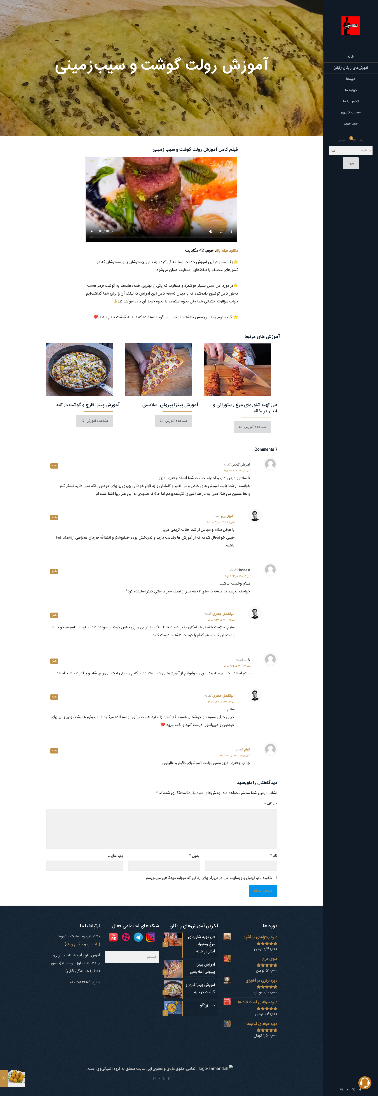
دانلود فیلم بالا (227, 251)
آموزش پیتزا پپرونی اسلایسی (170, 405)
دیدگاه (270, 804)
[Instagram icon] (341, 1090)
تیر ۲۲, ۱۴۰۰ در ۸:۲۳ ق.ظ (237, 576)
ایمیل (194, 856)
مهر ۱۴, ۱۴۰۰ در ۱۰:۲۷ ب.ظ (221, 702)
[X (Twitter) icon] (353, 1090)
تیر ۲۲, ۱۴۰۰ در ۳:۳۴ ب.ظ (221, 620)
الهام (247, 749)
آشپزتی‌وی (227, 516)
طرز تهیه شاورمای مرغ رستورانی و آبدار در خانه (245, 408)
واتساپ (92, 944)
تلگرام (78, 944)
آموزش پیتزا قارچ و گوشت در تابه (88, 405)
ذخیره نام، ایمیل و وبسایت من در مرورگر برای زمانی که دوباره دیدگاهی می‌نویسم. (208, 878)
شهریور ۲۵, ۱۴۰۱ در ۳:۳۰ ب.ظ (234, 756)
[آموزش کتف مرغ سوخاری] (12, 1078)
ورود (351, 163)
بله (68, 944)
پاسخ (54, 466)
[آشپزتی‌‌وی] (350, 25)
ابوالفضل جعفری (223, 614)
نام (273, 856)
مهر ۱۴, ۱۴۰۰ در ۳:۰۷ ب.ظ (237, 666)
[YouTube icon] (347, 1090)
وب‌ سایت (115, 856)
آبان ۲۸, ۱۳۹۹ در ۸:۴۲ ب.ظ (220, 522)
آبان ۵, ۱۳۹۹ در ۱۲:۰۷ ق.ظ (237, 471)
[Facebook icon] (168, 1079)
